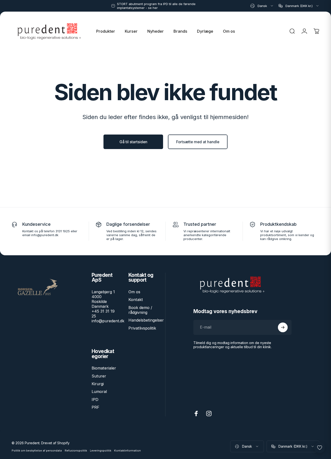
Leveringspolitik (100, 450)
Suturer (99, 376)
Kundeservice (36, 224)
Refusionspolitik (76, 450)
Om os (134, 291)
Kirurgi (98, 383)
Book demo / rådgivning (140, 310)
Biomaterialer (104, 368)
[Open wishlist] (319, 447)
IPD (95, 399)
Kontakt (135, 299)
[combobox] (262, 6)
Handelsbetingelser (146, 320)
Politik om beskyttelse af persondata (37, 450)
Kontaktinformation (127, 450)
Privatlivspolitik (142, 328)
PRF (95, 407)
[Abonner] (283, 327)
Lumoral (99, 391)
